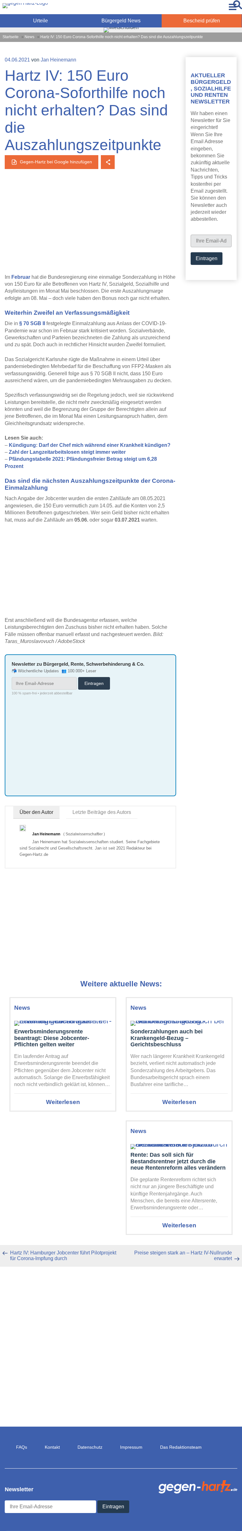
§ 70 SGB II (32, 323)
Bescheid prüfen (201, 20)
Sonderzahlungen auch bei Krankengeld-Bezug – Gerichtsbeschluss (166, 1038)
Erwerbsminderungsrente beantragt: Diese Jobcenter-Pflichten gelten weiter (51, 1038)
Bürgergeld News (121, 20)
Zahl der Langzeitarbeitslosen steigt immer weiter (67, 452)
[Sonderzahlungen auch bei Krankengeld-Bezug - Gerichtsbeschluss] (179, 1021)
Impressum (131, 1447)
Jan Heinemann (58, 59)
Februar (20, 277)
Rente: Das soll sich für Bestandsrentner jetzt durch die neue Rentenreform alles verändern (178, 1161)
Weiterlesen (63, 1102)
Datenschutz (90, 1447)
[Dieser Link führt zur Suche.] (237, 7)
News (29, 37)
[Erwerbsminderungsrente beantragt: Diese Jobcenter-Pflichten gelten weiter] (63, 1021)
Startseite (11, 37)
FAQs (21, 1447)
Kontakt (52, 1447)
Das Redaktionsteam (181, 1447)
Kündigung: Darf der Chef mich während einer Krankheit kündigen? (89, 445)
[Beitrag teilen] (108, 162)
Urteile (40, 20)
